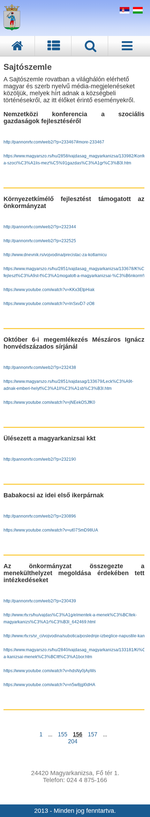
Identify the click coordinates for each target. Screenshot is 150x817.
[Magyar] (137, 11)
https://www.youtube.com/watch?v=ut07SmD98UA (50, 530)
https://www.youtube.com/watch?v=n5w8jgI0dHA (49, 684)
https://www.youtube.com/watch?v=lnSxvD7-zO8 (49, 303)
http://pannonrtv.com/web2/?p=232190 (39, 459)
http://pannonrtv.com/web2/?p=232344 (39, 226)
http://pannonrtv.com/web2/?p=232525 (39, 240)
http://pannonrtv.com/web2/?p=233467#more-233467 (53, 142)
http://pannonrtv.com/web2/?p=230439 (39, 601)
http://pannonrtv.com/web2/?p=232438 (39, 367)
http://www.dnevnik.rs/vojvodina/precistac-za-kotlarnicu (55, 254)
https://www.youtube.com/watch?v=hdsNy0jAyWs (49, 670)
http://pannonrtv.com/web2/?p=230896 (39, 516)
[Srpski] (123, 11)
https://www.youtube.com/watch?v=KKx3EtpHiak (49, 289)
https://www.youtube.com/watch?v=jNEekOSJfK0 (49, 402)
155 (62, 734)
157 (92, 734)
